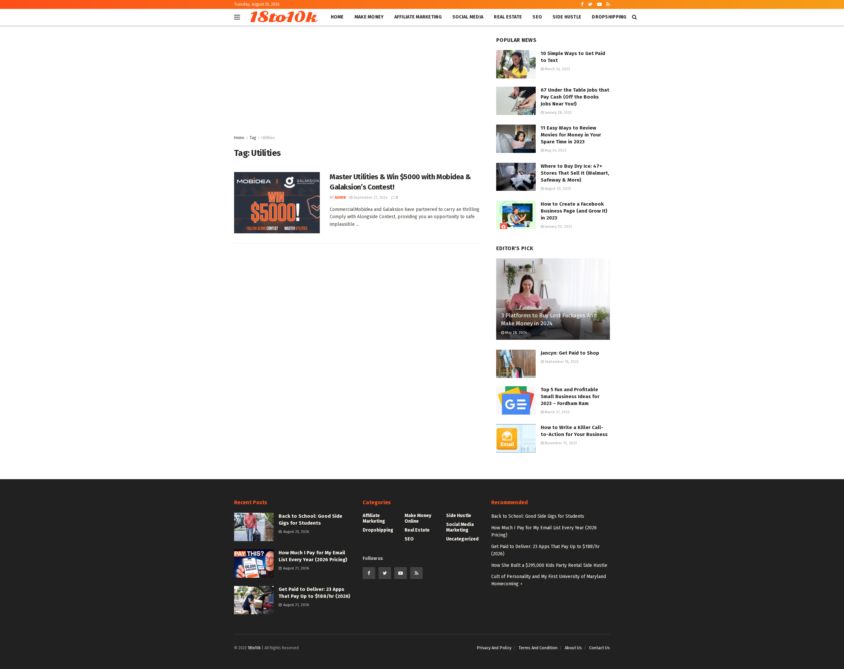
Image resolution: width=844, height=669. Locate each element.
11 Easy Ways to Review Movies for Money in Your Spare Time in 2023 (571, 135)
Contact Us (599, 647)
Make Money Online (418, 518)
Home (337, 17)
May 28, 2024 (515, 333)
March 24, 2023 (557, 69)
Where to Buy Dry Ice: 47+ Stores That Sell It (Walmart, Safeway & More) (575, 173)
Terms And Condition (538, 647)
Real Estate (508, 17)
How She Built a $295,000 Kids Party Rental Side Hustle (549, 565)
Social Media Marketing (460, 527)
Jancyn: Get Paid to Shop (570, 353)
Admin (340, 197)
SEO (537, 17)
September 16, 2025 (561, 362)
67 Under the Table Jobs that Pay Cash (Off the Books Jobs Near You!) (575, 97)
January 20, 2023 (558, 226)
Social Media (467, 17)
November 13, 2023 (560, 443)
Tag (253, 137)
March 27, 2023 (557, 412)
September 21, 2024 (369, 197)
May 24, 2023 (555, 150)
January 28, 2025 (557, 112)
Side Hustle (567, 17)
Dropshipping (609, 17)
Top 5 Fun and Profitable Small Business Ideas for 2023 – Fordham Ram (570, 396)
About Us (573, 647)
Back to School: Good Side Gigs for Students (537, 516)
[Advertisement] (357, 85)
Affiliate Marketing (418, 17)
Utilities (268, 137)
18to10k (282, 17)
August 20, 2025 (557, 189)
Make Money (369, 17)
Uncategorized (462, 539)
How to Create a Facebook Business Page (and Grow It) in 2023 (574, 211)
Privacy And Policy (494, 647)
